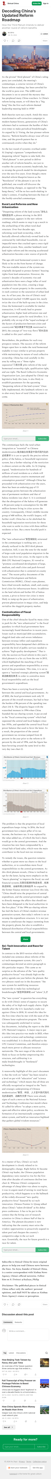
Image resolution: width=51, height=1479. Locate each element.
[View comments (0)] (13, 40)
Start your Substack (19, 1467)
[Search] (46, 1352)
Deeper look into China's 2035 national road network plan (18, 1414)
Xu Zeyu (11, 32)
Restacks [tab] (18, 1322)
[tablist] (12, 1322)
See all (7, 1427)
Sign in (46, 3)
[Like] (3, 1400)
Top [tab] (4, 1353)
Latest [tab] (11, 1353)
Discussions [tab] (21, 1353)
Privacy (22, 1461)
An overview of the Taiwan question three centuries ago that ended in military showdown (17, 1367)
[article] (25, 1367)
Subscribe (37, 3)
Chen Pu (22, 1395)
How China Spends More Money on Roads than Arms (18, 1408)
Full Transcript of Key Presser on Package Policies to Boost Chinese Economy (19, 1383)
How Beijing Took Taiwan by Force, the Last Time (16, 1361)
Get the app (38, 1467)
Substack (13, 1474)
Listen (45, 34)
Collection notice (40, 1461)
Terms (28, 1461)
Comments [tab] (7, 1322)
